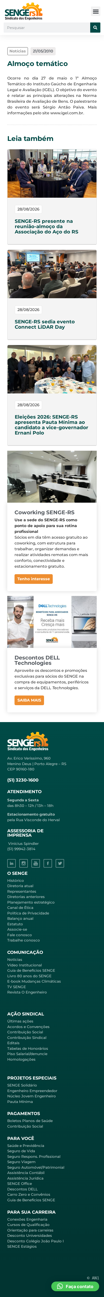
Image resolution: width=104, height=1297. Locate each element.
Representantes (21, 891)
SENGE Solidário (22, 1085)
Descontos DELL (22, 1189)
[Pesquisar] (95, 27)
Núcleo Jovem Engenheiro (31, 1096)
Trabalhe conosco (23, 940)
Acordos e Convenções (28, 1026)
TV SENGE (16, 987)
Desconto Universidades (29, 1235)
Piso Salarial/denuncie (27, 1053)
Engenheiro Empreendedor (32, 1090)
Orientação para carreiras (30, 1230)
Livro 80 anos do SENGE (29, 976)
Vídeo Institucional (24, 965)
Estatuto (15, 924)
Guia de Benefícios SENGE (31, 1200)
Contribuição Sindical (26, 1037)
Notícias (14, 959)
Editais (13, 1043)
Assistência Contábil (26, 1172)
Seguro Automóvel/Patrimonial (35, 1167)
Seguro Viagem (21, 1161)
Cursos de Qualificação (28, 1224)
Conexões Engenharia (27, 1219)
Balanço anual (20, 918)
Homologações (21, 1059)
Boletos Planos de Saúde (30, 1120)
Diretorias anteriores (26, 896)
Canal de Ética (20, 907)
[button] (95, 11)
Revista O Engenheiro (27, 992)
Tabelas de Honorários (27, 1048)
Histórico (15, 880)
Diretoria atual (20, 886)
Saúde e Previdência (25, 1145)
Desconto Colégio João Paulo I (35, 1241)
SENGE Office (19, 1183)
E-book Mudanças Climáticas (34, 981)
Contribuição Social (25, 1032)
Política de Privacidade (28, 913)
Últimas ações (20, 1021)
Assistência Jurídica (25, 1178)
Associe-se (17, 929)
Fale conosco (19, 935)
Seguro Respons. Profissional (33, 1156)
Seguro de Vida (21, 1151)
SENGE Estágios (22, 1246)
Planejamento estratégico (31, 902)
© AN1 (93, 1277)
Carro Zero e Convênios (28, 1194)
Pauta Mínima (20, 1101)
